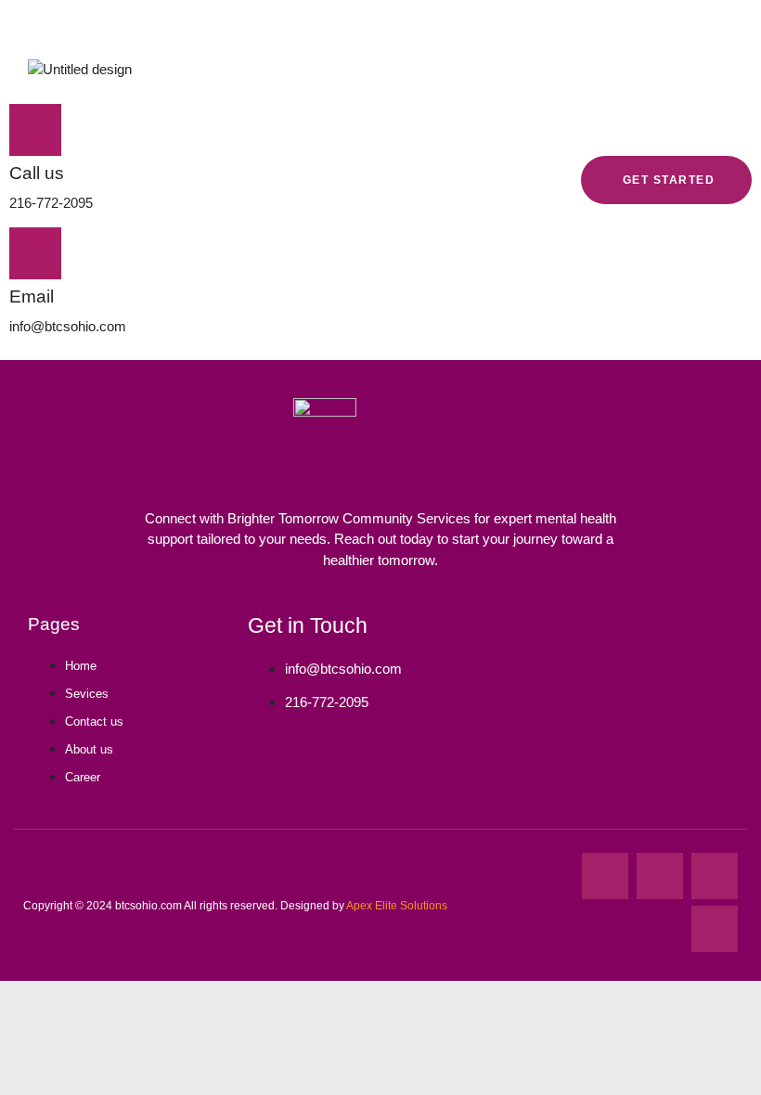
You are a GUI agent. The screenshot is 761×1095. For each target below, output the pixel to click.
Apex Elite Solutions (396, 905)
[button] (544, 65)
